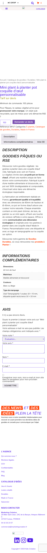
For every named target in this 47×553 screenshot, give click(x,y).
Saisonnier (5, 502)
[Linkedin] (17, 540)
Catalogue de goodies (17, 80)
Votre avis (7, 343)
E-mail (6, 366)
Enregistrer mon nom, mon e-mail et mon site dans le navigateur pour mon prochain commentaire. (23, 379)
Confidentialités (7, 468)
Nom (5, 357)
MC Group (12, 2)
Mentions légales (7, 460)
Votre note (8, 335)
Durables (31, 80)
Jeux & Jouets (6, 486)
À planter (30, 126)
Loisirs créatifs (6, 490)
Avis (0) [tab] (41, 142)
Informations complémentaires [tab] (18, 142)
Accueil (3, 80)
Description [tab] (9, 136)
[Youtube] (30, 540)
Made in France (27, 129)
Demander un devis (23, 122)
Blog (3, 476)
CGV (3, 464)
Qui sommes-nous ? (9, 456)
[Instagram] (23, 540)
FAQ (3, 472)
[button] (6, 8)
